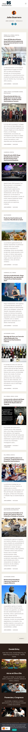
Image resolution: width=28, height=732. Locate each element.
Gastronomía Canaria (9, 36)
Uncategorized (7, 215)
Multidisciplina (15, 509)
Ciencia (12, 396)
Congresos (6, 152)
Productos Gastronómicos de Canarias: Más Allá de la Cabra (13, 218)
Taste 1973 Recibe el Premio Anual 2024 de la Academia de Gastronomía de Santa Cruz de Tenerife (13, 42)
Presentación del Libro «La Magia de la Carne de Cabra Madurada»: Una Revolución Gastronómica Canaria (12, 98)
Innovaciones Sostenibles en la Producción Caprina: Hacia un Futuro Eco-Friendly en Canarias (14, 514)
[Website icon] (15, 24)
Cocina (16, 396)
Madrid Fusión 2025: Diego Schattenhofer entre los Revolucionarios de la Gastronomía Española (12, 157)
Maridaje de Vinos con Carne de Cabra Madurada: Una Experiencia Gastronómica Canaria (14, 339)
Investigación (7, 93)
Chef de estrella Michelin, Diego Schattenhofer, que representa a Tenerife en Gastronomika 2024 (14, 278)
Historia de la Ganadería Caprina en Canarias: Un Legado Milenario (11, 581)
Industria (17, 508)
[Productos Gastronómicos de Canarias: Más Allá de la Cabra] (14, 231)
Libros (5, 91)
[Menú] (25, 3)
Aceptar (14, 729)
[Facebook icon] (12, 24)
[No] (26, 727)
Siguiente (21, 638)
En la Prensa (11, 35)
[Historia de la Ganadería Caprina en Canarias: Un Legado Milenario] (14, 594)
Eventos (17, 35)
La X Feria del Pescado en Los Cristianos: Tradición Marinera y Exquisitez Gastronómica (14, 459)
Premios (6, 35)
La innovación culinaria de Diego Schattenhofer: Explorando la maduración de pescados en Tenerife (14, 401)
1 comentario (7, 447)
